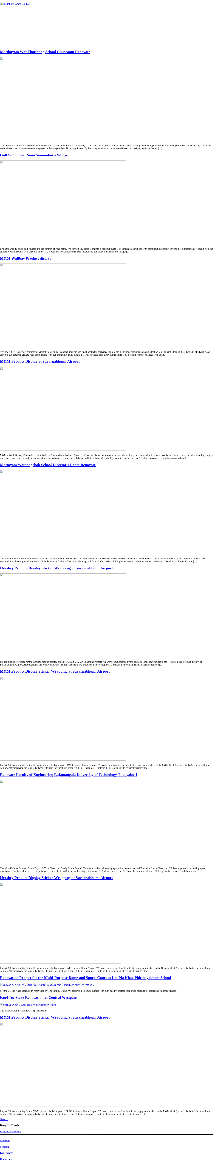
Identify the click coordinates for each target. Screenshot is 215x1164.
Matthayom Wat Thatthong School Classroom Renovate (45, 52)
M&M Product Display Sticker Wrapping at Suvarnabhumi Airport (55, 671)
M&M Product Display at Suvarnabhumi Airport (40, 361)
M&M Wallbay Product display (25, 258)
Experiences (6, 1153)
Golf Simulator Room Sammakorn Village (34, 155)
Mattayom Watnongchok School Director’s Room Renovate (48, 465)
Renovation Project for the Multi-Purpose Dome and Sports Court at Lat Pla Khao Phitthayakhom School (85, 978)
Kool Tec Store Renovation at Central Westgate (38, 997)
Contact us (5, 1159)
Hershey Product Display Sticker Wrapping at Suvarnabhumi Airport (56, 568)
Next (4, 1119)
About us (5, 1140)
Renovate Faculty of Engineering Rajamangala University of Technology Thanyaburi (68, 775)
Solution (4, 1146)
